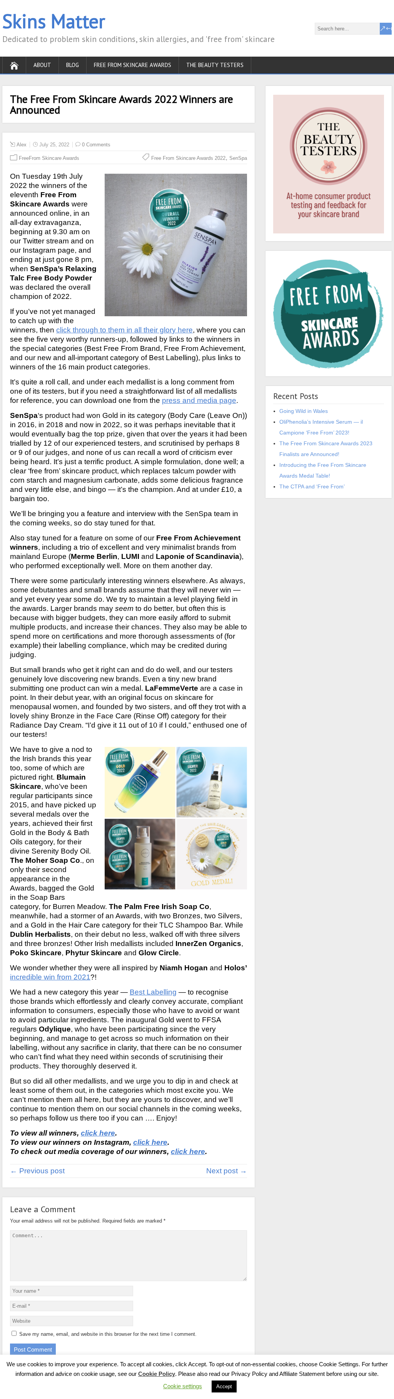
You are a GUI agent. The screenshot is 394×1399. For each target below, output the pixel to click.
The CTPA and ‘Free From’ (312, 486)
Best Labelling (153, 992)
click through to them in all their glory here (124, 330)
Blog (72, 65)
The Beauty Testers (215, 65)
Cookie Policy (156, 1373)
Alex (22, 145)
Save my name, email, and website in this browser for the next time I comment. (108, 1334)
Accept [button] (224, 1386)
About (42, 65)
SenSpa (238, 158)
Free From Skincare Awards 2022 (188, 158)
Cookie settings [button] (182, 1386)
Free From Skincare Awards (132, 65)
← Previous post (37, 1171)
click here (98, 1133)
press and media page (199, 400)
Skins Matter (53, 21)
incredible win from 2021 (50, 977)
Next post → (226, 1171)
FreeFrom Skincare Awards (49, 158)
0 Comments (96, 145)
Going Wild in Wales (303, 411)
